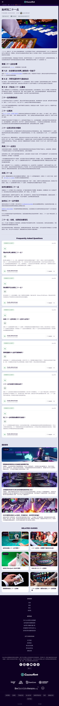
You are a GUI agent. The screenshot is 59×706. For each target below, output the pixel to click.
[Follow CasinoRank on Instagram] (24, 664)
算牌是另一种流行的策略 (7, 208)
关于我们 (29, 640)
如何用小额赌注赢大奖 (29, 625)
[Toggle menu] (2, 1)
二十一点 (12, 67)
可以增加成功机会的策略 (27, 204)
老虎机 (29, 610)
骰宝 (29, 608)
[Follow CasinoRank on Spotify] (34, 664)
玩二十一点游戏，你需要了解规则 (10, 113)
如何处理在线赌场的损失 (29, 630)
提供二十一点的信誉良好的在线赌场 (14, 73)
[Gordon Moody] (43, 682)
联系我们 (29, 643)
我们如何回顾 (29, 645)
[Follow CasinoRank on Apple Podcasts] (38, 664)
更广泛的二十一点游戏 (9, 177)
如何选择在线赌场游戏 (29, 623)
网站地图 (39, 703)
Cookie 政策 (20, 703)
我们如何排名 (29, 648)
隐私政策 (29, 650)
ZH (28, 668)
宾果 (29, 602)
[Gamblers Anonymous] (20, 682)
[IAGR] (13, 682)
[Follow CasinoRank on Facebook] (20, 664)
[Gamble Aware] (26, 688)
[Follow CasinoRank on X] (27, 664)
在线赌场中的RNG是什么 (29, 628)
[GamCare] (31, 682)
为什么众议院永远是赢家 (29, 620)
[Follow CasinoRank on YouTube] (31, 664)
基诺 (29, 605)
